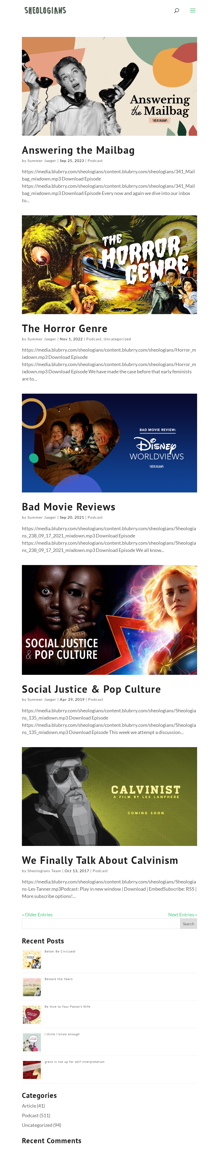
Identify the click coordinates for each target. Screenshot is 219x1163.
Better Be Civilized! (60, 951)
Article (29, 1106)
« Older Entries (37, 914)
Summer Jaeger (42, 160)
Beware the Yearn (59, 979)
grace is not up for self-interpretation (75, 1062)
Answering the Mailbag (78, 150)
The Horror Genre (65, 328)
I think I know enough (62, 1034)
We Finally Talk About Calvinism (100, 860)
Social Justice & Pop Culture (91, 689)
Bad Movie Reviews (69, 506)
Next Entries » (182, 914)
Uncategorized (117, 339)
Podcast (95, 160)
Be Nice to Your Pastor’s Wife (68, 1006)
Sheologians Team (44, 870)
